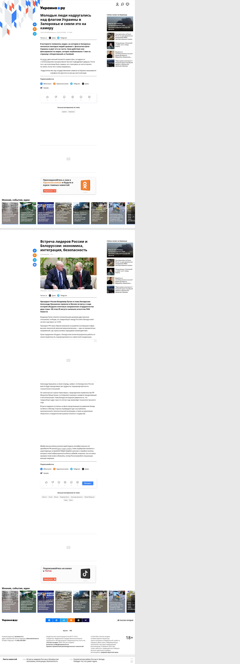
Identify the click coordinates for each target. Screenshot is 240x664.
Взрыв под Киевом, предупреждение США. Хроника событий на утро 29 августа (119, 26)
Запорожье (71, 111)
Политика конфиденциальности (57, 644)
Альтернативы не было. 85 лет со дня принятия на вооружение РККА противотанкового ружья (124, 36)
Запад (65, 500)
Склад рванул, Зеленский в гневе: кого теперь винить (123, 44)
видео (45, 59)
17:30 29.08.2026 (44, 254)
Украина (64, 111)
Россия (50, 497)
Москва (56, 497)
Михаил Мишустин (89, 497)
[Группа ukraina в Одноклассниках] (71, 620)
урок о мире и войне (65, 448)
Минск (71, 500)
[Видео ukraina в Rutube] (85, 620)
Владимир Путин (64, 497)
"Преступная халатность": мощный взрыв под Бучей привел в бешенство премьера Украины (124, 63)
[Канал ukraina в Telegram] (63, 620)
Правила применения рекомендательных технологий (65, 646)
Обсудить (87, 483)
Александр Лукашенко (77, 497)
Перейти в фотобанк (56, 290)
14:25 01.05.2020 (44, 32)
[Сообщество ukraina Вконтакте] (49, 620)
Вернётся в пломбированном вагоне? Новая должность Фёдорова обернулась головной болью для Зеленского (124, 54)
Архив (65, 631)
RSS (71, 631)
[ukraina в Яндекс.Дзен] (78, 620)
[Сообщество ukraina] (56, 620)
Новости (44, 497)
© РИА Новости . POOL (45, 290)
